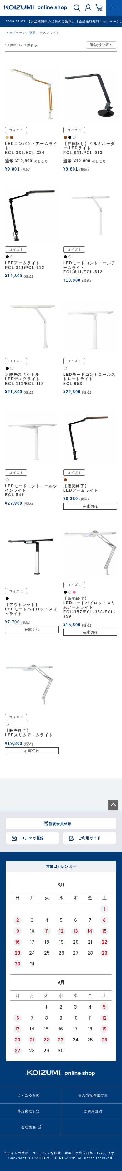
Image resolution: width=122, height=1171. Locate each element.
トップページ (16, 32)
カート (99, 7)
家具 (32, 32)
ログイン (88, 7)
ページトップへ (113, 805)
